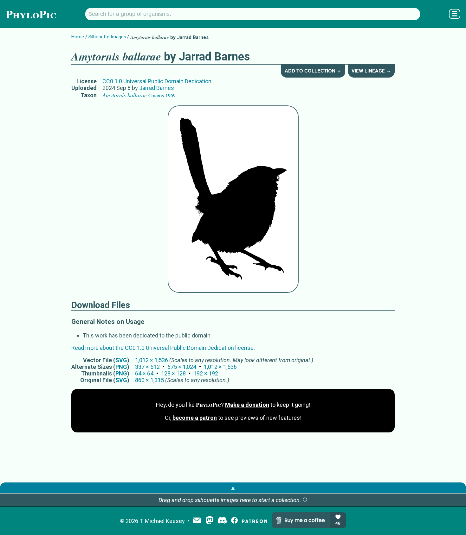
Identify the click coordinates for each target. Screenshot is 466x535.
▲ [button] (233, 487)
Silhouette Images (107, 37)
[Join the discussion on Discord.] (222, 521)
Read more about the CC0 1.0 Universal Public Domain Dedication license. (163, 347)
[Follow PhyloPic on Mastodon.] (210, 521)
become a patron (194, 417)
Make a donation (247, 404)
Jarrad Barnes (156, 88)
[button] (304, 500)
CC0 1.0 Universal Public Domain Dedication (156, 81)
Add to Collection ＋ (313, 70)
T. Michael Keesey (162, 521)
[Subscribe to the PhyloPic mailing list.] (196, 521)
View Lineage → (371, 71)
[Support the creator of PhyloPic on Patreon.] (254, 521)
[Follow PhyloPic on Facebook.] (234, 521)
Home (77, 37)
